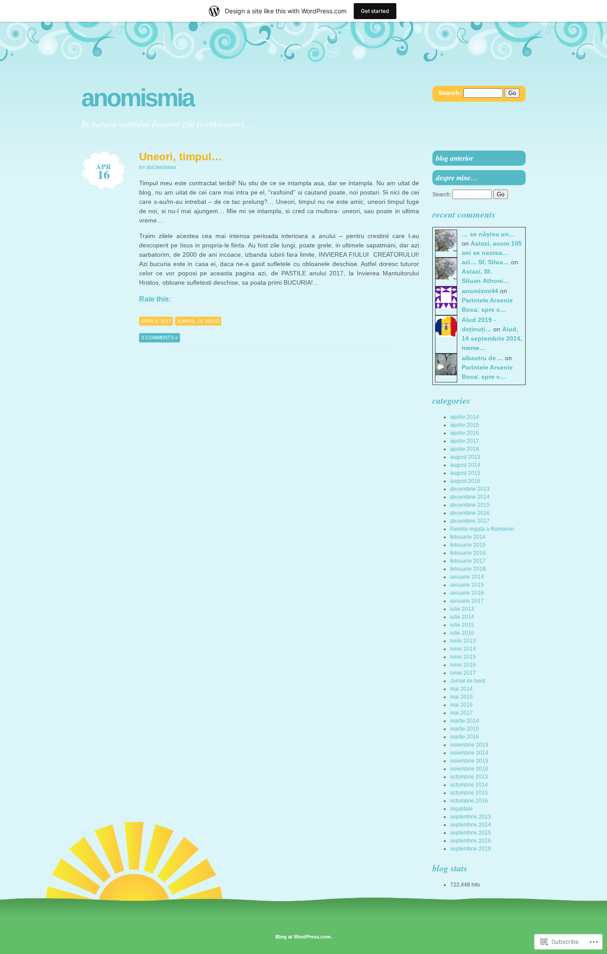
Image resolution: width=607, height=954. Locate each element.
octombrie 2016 (469, 801)
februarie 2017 (468, 561)
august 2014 (465, 465)
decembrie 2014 (470, 497)
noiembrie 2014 (469, 753)
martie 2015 (464, 729)
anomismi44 (480, 290)
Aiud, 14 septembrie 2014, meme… (492, 338)
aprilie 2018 (464, 449)
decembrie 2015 (470, 505)
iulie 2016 (462, 633)
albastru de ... (482, 358)
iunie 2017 (463, 673)
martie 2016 (464, 737)
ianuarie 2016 (467, 593)
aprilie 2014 (464, 417)
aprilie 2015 (464, 425)
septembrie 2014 (470, 825)
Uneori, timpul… (180, 157)
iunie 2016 (463, 665)
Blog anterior (454, 158)
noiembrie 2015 (469, 761)
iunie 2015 (463, 657)
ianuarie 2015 (467, 585)
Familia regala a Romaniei (482, 529)
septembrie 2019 (470, 849)
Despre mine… (457, 178)
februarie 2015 (468, 545)
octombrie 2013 (469, 777)
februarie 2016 (468, 553)
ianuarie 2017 (467, 601)
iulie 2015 (462, 625)
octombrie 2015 (469, 793)
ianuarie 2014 (467, 577)
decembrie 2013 (470, 489)
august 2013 (465, 457)
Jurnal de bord (198, 321)
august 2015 (465, 473)
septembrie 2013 (470, 817)
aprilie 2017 (156, 321)
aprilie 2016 (464, 433)
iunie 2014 (463, 649)
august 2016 (465, 481)
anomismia (137, 98)
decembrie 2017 (470, 521)
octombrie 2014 (469, 785)
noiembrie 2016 (469, 769)
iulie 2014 (462, 617)
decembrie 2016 (470, 513)
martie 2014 (464, 721)
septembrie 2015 (470, 833)
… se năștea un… (488, 234)
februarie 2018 (468, 569)
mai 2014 (461, 689)
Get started (375, 11)
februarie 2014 (468, 537)
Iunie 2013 (463, 641)
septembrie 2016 (470, 841)
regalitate (461, 809)
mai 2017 (461, 713)
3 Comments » (159, 337)
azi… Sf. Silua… (485, 262)
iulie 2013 (462, 609)
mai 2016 (461, 705)
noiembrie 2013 (469, 745)
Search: (450, 92)
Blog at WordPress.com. (304, 936)
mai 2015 (461, 697)
